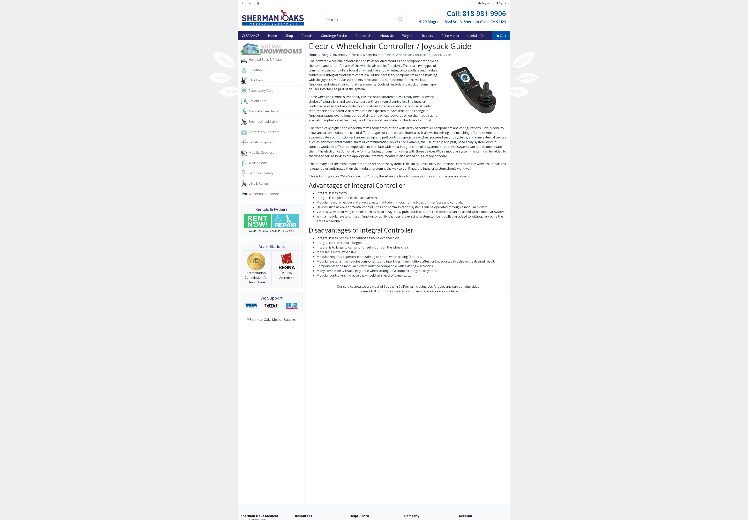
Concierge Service (334, 35)
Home (272, 35)
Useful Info (475, 35)
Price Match (450, 35)
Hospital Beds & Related (266, 59)
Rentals (307, 35)
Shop (289, 35)
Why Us (407, 35)
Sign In (502, 3)
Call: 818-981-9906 (476, 13)
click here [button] (451, 291)
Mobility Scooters (261, 152)
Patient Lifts (257, 101)
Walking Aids (258, 163)
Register (486, 3)
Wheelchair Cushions (264, 194)
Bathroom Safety (261, 173)
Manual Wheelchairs (263, 111)
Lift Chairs (256, 80)
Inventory (340, 55)
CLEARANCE (250, 35)
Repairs (427, 35)
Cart (502, 35)
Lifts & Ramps (259, 183)
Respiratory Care (261, 90)
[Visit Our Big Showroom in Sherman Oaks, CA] (272, 48)
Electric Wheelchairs (263, 121)
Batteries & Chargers (264, 132)
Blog (325, 55)
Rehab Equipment (261, 142)
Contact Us (363, 35)
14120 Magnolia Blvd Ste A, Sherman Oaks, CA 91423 (461, 21)
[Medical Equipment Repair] (285, 221)
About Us (387, 35)
